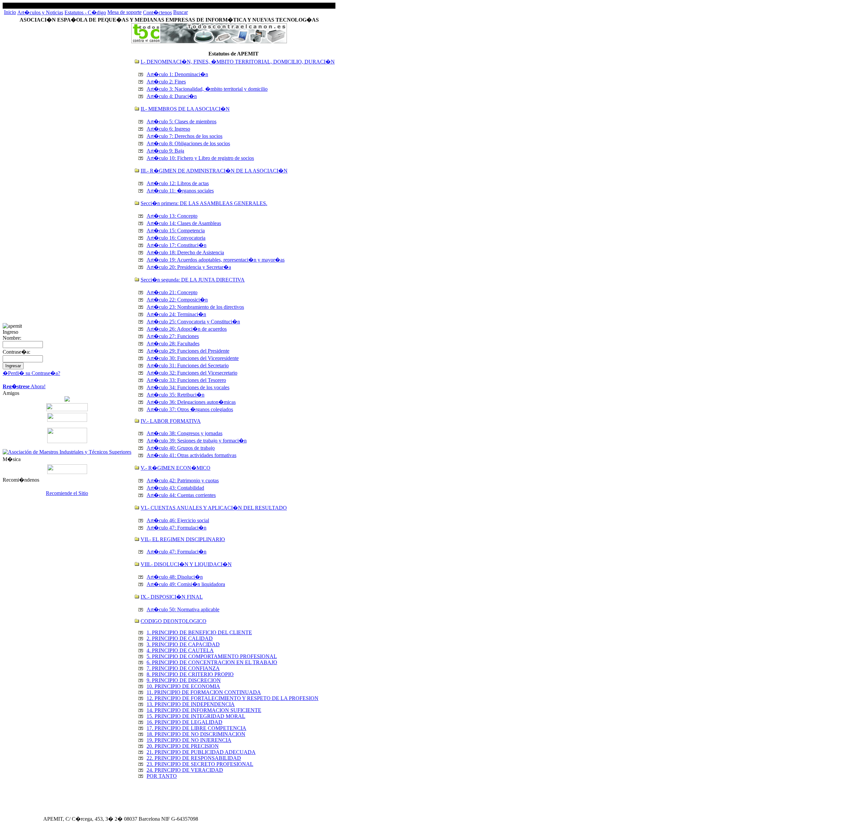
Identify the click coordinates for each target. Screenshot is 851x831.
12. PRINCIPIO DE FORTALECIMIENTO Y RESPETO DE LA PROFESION (232, 698)
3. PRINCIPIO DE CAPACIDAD (183, 644)
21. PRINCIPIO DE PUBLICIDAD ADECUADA (201, 752)
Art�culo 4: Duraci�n (172, 96)
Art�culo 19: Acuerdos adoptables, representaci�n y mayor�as (216, 260)
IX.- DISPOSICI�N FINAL (172, 597)
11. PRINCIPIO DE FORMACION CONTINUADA (204, 692)
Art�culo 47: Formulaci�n (176, 528)
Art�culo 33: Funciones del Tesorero (186, 380)
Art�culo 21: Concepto (172, 292)
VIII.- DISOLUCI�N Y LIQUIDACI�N (186, 564)
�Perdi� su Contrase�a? (31, 373)
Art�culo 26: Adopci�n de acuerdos (187, 329)
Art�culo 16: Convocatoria (176, 238)
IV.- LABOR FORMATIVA (171, 421)
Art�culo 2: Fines (166, 81)
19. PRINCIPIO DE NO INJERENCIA (189, 740)
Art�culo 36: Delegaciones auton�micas (191, 402)
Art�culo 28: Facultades (173, 343)
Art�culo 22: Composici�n (177, 299)
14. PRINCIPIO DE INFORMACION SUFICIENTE (204, 710)
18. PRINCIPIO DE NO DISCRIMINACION (196, 734)
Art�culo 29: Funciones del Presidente (188, 351)
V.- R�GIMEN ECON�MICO (175, 468)
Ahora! (24, 386)
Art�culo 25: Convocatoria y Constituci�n (193, 321)
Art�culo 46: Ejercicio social (178, 520)
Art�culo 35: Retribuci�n (175, 395)
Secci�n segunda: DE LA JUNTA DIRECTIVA (193, 280)
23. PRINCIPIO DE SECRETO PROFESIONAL (200, 764)
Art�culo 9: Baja (165, 151)
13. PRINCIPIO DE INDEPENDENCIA (191, 704)
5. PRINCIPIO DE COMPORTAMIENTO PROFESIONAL (212, 656)
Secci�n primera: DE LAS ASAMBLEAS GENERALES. (204, 203)
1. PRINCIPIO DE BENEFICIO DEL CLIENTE (199, 632)
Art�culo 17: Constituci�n (176, 245)
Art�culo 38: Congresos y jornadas (184, 433)
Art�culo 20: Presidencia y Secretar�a (189, 267)
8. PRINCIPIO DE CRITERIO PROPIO (190, 674)
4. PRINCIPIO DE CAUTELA (180, 650)
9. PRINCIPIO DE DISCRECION (184, 680)
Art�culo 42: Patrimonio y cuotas (183, 480)
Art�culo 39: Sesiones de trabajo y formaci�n (197, 440)
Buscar (180, 12)
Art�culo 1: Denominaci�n (177, 74)
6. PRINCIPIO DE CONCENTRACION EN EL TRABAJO (212, 662)
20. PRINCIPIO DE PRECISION (183, 746)
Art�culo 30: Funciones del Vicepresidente (193, 358)
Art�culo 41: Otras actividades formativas (191, 455)
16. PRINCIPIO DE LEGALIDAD (184, 722)
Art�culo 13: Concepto (172, 216)
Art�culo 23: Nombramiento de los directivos (195, 307)
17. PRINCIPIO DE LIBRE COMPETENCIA (196, 728)
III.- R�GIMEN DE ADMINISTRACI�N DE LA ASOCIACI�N (214, 171)
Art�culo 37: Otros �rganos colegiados (190, 409)
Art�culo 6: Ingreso (168, 129)
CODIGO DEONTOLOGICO (173, 621)
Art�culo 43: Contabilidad (175, 488)
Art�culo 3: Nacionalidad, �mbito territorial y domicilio (207, 89)
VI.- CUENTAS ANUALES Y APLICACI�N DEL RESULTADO (214, 508)
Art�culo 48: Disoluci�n (175, 577)
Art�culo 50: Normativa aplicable (183, 609)
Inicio (10, 12)
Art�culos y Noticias (40, 12)
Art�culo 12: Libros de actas (178, 183)
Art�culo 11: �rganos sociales (180, 190)
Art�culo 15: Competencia (176, 230)
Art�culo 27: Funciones (173, 336)
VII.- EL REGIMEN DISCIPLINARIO (183, 539)
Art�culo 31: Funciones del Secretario (188, 365)
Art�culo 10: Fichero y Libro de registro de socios (200, 158)
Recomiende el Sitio (67, 493)
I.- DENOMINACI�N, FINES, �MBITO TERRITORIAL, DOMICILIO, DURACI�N (238, 61)
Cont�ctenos (157, 12)
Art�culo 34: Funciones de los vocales (188, 387)
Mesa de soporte (124, 12)
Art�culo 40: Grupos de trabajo (181, 448)
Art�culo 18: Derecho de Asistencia (185, 252)
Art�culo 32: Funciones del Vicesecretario (192, 373)
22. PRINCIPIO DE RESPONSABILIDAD (194, 758)
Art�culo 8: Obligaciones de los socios (188, 143)
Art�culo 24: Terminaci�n (176, 314)
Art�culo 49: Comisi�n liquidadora (186, 584)
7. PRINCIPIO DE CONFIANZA (183, 668)
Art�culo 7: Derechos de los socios (184, 136)
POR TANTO (162, 776)
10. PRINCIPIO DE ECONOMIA (183, 686)
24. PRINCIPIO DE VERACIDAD (185, 770)
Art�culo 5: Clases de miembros (181, 121)
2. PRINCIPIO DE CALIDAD (180, 638)
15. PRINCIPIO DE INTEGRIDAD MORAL (196, 716)
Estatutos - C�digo (85, 12)
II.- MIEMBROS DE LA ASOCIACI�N (185, 109)
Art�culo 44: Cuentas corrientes (181, 495)
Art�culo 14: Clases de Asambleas (184, 223)
